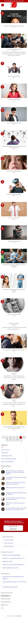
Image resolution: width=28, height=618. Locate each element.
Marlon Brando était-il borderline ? (15, 487)
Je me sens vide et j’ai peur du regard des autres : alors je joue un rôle (16, 508)
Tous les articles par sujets (8, 459)
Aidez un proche (5, 450)
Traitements (4, 452)
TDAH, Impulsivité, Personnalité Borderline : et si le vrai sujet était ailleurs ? (15, 472)
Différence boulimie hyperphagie (11, 555)
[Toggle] (26, 450)
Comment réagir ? (9, 540)
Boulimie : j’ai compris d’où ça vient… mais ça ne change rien (16, 483)
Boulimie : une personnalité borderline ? (13, 564)
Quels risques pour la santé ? (11, 568)
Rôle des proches (9, 546)
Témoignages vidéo (6, 456)
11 (17, 440)
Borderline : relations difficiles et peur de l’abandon (16, 493)
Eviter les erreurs (8, 543)
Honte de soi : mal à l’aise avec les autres (15, 503)
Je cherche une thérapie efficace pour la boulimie (16, 478)
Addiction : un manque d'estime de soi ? (13, 558)
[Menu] (2, 5)
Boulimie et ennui (7, 561)
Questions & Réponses (7, 461)
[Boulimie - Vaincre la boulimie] (14, 5)
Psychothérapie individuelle (10, 587)
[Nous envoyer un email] (2, 608)
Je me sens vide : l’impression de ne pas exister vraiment (16, 498)
